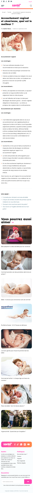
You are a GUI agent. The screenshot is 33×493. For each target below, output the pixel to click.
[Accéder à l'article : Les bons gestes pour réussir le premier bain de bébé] (16, 339)
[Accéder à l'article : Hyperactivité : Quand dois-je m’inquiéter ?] (16, 419)
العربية (30, 1)
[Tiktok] (6, 1)
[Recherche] (31, 6)
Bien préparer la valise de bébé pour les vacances (15, 246)
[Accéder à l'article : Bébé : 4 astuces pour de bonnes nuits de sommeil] (16, 287)
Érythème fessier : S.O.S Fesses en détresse (14, 325)
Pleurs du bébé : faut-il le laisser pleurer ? (13, 406)
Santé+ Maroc (7, 28)
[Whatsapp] (8, 1)
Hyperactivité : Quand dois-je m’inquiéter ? (13, 431)
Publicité (19, 458)
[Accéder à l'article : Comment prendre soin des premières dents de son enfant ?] (16, 260)
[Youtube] (12, 1)
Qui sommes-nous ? (22, 454)
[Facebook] (1, 1)
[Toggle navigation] (2, 5)
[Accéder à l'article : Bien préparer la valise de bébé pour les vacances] (16, 234)
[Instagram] (4, 1)
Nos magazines (21, 461)
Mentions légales (21, 463)
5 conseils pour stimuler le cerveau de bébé (15, 197)
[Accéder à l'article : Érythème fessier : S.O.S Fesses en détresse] (16, 313)
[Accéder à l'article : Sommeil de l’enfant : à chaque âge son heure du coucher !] (16, 366)
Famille (9, 12)
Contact (19, 456)
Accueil (3, 12)
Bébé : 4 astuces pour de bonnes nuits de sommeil (15, 299)
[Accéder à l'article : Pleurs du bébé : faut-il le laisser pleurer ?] (16, 394)
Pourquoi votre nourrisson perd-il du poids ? (15, 204)
